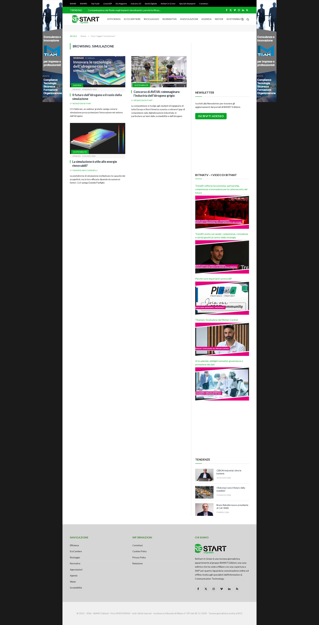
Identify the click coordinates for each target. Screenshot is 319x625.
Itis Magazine (121, 3)
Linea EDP (107, 3)
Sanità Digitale (151, 3)
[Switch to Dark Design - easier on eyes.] (242, 19)
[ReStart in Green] (86, 19)
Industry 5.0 (136, 3)
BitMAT (73, 3)
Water (219, 19)
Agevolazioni (189, 19)
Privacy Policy (139, 557)
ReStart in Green (168, 3)
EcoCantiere (132, 19)
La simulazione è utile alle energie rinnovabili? (94, 163)
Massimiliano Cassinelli (85, 170)
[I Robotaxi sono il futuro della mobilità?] (204, 492)
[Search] (247, 19)
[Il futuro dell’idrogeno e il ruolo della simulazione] (97, 71)
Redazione (137, 563)
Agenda (206, 19)
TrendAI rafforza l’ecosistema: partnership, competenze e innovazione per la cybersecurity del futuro (221, 189)
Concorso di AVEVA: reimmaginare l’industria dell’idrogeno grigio (157, 93)
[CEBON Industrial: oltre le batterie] (204, 475)
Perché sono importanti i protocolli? (213, 278)
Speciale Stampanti (187, 3)
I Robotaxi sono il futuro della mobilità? (230, 489)
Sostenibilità (235, 19)
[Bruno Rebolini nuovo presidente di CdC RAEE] (204, 509)
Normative (169, 19)
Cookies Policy (139, 551)
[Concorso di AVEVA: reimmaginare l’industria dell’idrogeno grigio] (159, 71)
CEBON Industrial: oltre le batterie (228, 472)
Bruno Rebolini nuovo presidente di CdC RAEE (232, 507)
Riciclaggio (151, 19)
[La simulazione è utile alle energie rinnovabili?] (97, 138)
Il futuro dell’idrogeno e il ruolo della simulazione (97, 97)
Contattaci (203, 3)
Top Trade (95, 3)
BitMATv (83, 3)
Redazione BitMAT (82, 103)
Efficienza (114, 19)
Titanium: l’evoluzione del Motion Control (216, 319)
